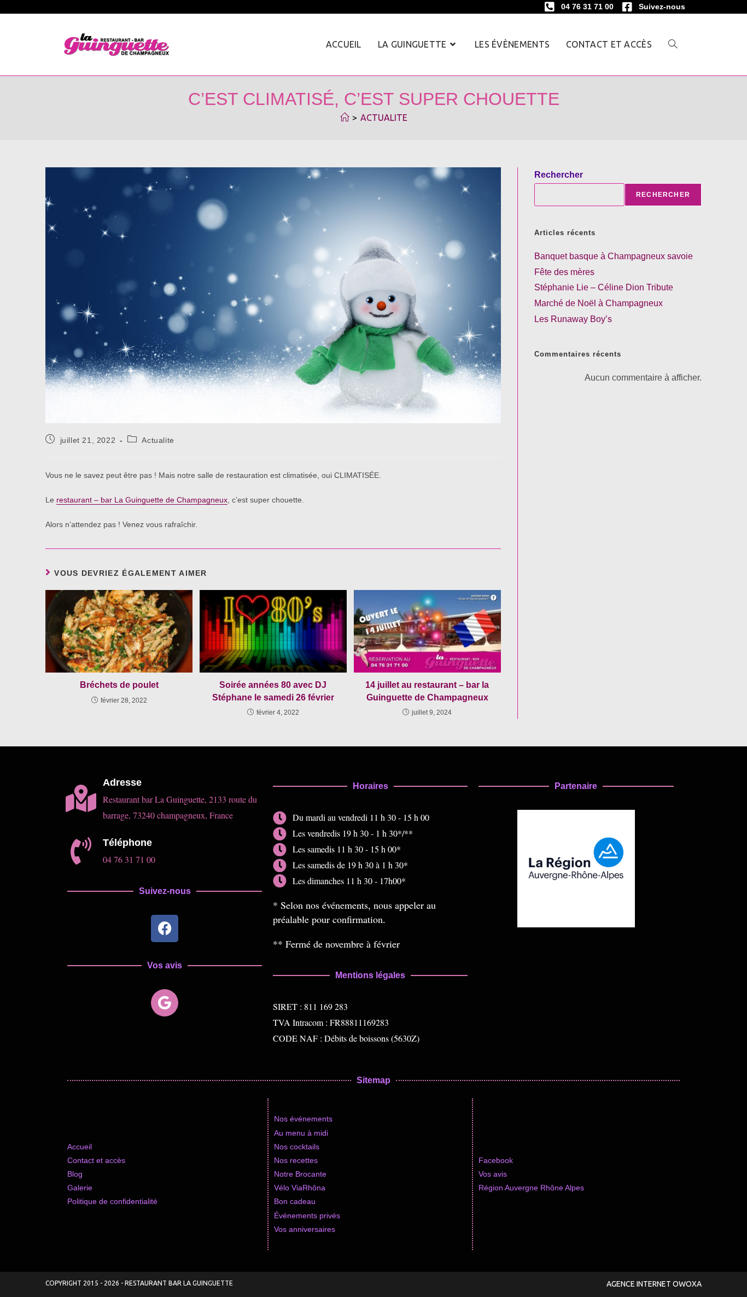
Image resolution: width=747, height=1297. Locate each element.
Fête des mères (564, 272)
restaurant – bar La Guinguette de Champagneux (141, 499)
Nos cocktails (296, 1146)
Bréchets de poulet (119, 685)
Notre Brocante (300, 1174)
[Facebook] (164, 928)
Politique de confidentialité (112, 1201)
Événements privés (307, 1215)
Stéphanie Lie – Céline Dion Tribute (603, 287)
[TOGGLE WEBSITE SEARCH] (672, 44)
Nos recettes (296, 1160)
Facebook (495, 1160)
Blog (75, 1174)
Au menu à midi (301, 1133)
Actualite (383, 117)
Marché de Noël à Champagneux (598, 303)
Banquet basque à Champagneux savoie (613, 256)
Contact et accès (96, 1160)
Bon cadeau (295, 1201)
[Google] (164, 1002)
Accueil (79, 1146)
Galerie (79, 1187)
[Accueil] (344, 117)
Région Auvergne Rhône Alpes (531, 1187)
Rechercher (558, 174)
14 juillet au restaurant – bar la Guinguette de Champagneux (427, 691)
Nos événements (303, 1118)
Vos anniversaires (304, 1229)
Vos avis (492, 1174)
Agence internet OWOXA (654, 1284)
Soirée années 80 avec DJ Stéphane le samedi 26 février (273, 691)
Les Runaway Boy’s (573, 319)
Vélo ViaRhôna (299, 1187)
